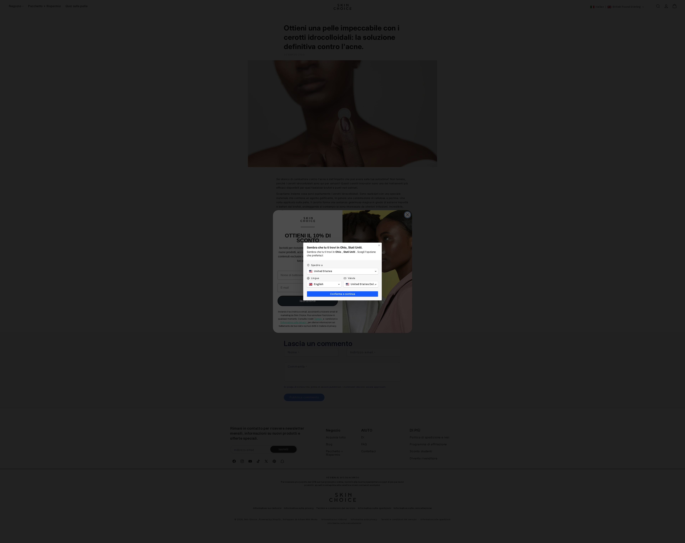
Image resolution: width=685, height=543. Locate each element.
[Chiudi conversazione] (379, 245)
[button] (342, 271)
